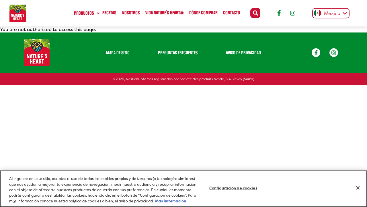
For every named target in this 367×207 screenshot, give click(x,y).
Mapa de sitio (118, 53)
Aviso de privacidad (243, 53)
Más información (170, 201)
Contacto (231, 13)
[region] (183, 188)
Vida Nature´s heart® (164, 13)
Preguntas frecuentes (178, 53)
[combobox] (329, 13)
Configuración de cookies (233, 188)
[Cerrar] (358, 188)
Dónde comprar (203, 13)
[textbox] (329, 13)
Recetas (109, 13)
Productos (84, 13)
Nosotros (131, 13)
